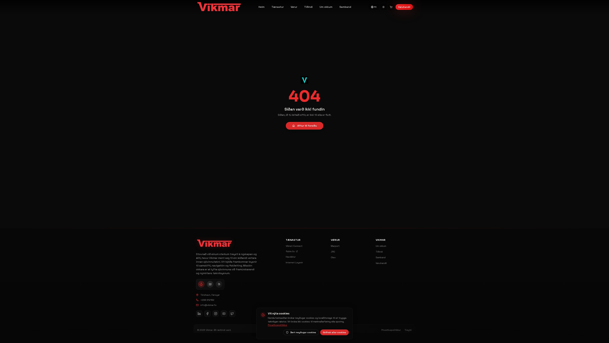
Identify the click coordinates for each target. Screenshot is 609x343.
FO (375, 7)
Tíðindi (308, 7)
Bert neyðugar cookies (303, 332)
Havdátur (291, 256)
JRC (333, 251)
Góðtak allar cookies (334, 332)
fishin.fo (290, 251)
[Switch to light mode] (383, 7)
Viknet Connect (294, 246)
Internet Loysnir (294, 262)
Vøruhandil (404, 7)
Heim (262, 7)
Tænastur (278, 7)
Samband (345, 7)
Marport (335, 246)
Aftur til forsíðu (307, 125)
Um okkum (326, 7)
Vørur (294, 7)
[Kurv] (391, 7)
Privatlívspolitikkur (277, 325)
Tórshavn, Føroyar (210, 294)
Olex (333, 257)
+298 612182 (207, 300)
